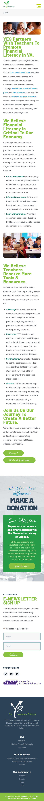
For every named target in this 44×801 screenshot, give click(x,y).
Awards (22, 765)
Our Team (22, 747)
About (5, 12)
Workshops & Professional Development (22, 758)
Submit (13, 655)
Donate (22, 779)
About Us (21, 741)
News (22, 782)
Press (22, 785)
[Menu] (37, 6)
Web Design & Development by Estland (22, 798)
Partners (22, 776)
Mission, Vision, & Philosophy (22, 744)
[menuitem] (37, 6)
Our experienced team (20, 72)
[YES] (8, 5)
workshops (17, 88)
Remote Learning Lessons (22, 761)
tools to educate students (24, 96)
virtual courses (20, 92)
